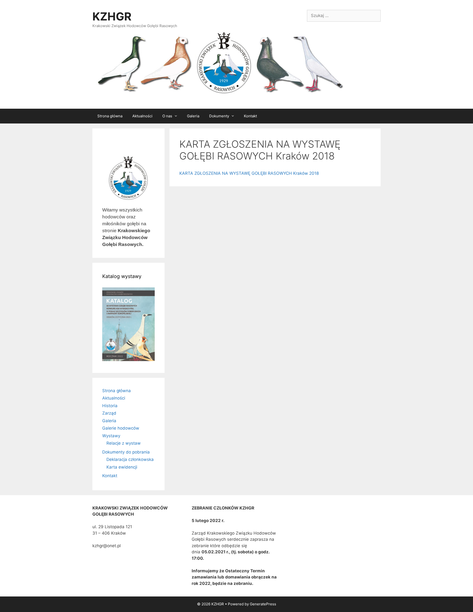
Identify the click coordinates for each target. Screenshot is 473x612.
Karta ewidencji (121, 467)
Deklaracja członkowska (130, 459)
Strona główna (109, 116)
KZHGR (112, 16)
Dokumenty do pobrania (126, 452)
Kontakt (250, 116)
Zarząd (109, 413)
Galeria (193, 116)
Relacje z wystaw (123, 443)
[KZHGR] (219, 63)
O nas (167, 116)
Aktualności (142, 116)
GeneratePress (263, 604)
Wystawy (111, 435)
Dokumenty (219, 116)
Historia (110, 405)
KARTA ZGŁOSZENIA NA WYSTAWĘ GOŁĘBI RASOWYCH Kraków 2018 (249, 173)
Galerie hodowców (120, 428)
